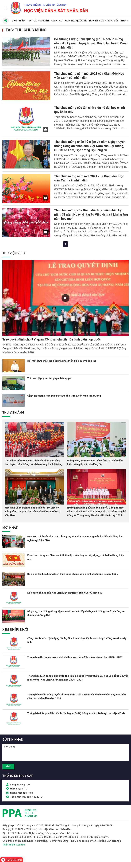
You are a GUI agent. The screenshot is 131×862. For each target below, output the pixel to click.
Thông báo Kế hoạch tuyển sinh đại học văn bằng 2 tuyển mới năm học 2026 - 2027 (75, 657)
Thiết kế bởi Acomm (13, 844)
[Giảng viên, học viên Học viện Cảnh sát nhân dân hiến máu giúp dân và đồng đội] (96, 439)
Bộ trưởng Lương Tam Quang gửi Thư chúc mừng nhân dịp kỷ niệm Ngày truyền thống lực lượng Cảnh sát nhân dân (90, 43)
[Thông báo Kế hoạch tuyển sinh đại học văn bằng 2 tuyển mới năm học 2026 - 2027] (13, 662)
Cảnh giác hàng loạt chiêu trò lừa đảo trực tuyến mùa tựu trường (64, 395)
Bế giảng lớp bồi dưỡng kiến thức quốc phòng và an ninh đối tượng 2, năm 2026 (72, 573)
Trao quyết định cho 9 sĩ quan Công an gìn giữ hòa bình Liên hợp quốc (51, 339)
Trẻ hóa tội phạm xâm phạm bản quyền (49, 378)
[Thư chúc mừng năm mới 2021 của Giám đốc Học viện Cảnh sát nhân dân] (26, 188)
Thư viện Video (14, 253)
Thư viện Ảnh (13, 412)
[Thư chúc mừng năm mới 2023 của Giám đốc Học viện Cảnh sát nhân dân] (26, 85)
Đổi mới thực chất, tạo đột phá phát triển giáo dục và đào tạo (61, 360)
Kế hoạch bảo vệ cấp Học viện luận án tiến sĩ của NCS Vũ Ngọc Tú (64, 592)
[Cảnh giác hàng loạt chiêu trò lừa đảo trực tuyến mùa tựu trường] (13, 400)
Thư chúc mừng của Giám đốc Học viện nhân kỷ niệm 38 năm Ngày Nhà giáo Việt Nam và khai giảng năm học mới (91, 214)
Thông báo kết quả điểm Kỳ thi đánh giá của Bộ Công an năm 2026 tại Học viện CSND (76, 713)
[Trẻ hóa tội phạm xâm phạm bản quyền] (13, 383)
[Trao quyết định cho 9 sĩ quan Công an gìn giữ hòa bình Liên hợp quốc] (65, 298)
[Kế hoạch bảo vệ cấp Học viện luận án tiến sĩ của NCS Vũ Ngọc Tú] (13, 597)
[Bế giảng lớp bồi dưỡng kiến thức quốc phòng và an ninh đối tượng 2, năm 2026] (13, 579)
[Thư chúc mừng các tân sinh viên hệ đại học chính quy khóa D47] (26, 120)
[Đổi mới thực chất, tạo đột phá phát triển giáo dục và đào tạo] (13, 365)
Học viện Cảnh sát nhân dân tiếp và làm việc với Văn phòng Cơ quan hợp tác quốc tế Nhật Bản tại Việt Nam (32, 511)
